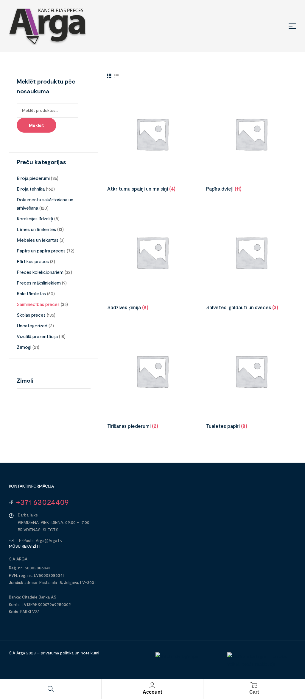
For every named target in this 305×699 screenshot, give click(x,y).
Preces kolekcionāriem (40, 272)
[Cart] (254, 685)
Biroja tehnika (31, 188)
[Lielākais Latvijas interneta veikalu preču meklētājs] (260, 664)
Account (152, 692)
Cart (254, 692)
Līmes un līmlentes (36, 229)
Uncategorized (32, 325)
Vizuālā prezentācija (37, 336)
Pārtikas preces (33, 261)
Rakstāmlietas (31, 293)
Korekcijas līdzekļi (35, 218)
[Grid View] (109, 75)
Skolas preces (31, 315)
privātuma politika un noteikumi (70, 652)
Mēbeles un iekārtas (37, 240)
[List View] (116, 75)
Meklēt (36, 125)
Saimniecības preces (38, 304)
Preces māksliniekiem (39, 282)
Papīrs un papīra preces (41, 250)
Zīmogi (24, 347)
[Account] (152, 685)
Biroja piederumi (33, 178)
